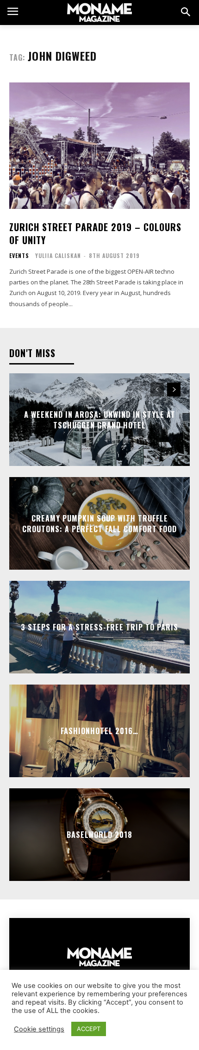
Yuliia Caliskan (58, 255)
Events (19, 255)
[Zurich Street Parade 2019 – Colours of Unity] (99, 145)
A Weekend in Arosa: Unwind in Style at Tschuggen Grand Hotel (99, 419)
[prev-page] (157, 389)
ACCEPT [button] (88, 1028)
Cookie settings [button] (39, 1029)
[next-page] (173, 389)
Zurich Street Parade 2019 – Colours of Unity (95, 233)
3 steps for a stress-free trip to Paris (99, 627)
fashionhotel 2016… (99, 730)
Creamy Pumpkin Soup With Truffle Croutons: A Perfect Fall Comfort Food (99, 523)
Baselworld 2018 (99, 834)
